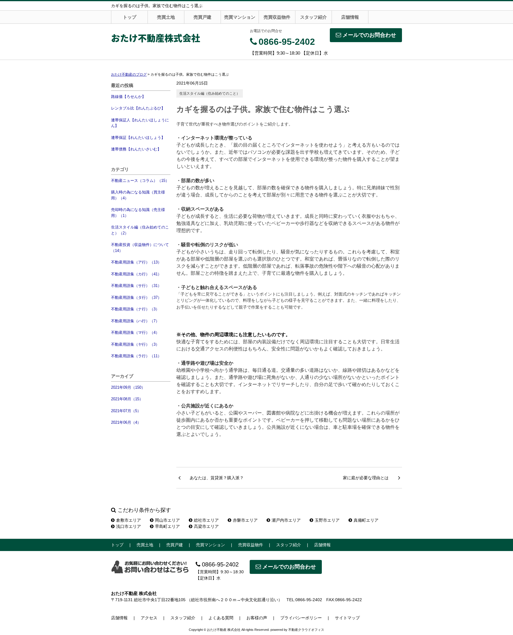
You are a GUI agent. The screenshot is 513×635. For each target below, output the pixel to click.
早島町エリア (167, 526)
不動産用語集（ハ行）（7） (135, 321)
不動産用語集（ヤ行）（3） (135, 344)
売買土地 (166, 17)
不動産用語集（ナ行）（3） (135, 309)
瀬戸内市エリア (286, 520)
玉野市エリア (327, 520)
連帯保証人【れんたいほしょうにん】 (140, 123)
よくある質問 (220, 617)
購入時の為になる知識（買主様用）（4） (138, 195)
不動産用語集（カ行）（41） (136, 274)
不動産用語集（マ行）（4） (135, 332)
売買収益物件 (277, 17)
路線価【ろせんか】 (128, 96)
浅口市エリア (128, 526)
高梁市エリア (206, 526)
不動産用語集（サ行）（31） (136, 285)
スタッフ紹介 (313, 17)
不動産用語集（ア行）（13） (136, 262)
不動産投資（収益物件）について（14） (140, 247)
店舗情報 (350, 17)
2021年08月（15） (127, 399)
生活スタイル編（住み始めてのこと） (209, 93)
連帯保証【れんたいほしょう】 (138, 137)
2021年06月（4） (126, 422)
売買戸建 (202, 17)
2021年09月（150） (128, 387)
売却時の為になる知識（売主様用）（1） (138, 212)
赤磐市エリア (245, 520)
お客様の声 (256, 617)
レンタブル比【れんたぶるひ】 (138, 108)
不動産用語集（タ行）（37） (136, 297)
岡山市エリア (167, 520)
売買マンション (239, 17)
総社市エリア (206, 520)
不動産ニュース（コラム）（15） (140, 180)
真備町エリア (366, 520)
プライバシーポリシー (301, 617)
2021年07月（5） (126, 411)
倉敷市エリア (128, 520)
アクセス (149, 617)
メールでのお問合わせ (369, 35)
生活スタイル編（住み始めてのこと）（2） (140, 230)
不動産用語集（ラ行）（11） (136, 356)
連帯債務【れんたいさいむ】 (136, 149)
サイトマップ (347, 617)
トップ (129, 17)
